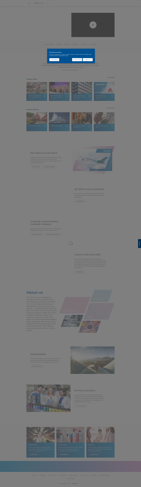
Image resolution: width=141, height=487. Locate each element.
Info (67, 55)
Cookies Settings (54, 59)
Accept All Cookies (77, 59)
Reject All (88, 59)
